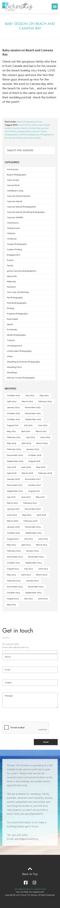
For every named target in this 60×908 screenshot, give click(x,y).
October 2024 (13, 395)
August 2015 (13, 539)
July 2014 (28, 569)
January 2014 (32, 581)
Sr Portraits (12, 329)
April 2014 (26, 575)
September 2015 (33, 533)
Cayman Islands (14, 201)
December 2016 (33, 509)
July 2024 (29, 395)
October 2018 (34, 455)
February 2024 (45, 401)
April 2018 (11, 473)
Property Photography (17, 314)
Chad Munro (13, 223)
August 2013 (13, 598)
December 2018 (15, 455)
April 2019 (26, 443)
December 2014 (15, 557)
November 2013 (35, 587)
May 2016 (26, 515)
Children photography (29, 134)
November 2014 (36, 557)
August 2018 (34, 461)
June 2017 (26, 497)
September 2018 (15, 461)
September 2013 (33, 592)
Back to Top (30, 874)
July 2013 (28, 598)
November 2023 (32, 407)
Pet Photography (15, 297)
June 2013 (43, 598)
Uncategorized (14, 346)
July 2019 (30, 437)
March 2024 (27, 401)
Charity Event (13, 228)
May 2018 (40, 467)
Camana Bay (34, 128)
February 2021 (14, 437)
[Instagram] (34, 882)
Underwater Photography (19, 351)
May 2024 (44, 395)
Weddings (12, 372)
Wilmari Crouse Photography (21, 378)
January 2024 (13, 407)
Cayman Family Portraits (18, 196)
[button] (55, 6)
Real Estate (12, 319)
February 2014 (14, 581)
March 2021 (41, 431)
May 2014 (11, 575)
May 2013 (11, 604)
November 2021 (33, 413)
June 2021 (43, 425)
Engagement (13, 255)
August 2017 (34, 491)
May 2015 (11, 545)
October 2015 (13, 533)
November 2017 (14, 485)
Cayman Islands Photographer (21, 207)
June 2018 (26, 467)
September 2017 (15, 491)
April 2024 (11, 401)
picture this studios (32, 138)
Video (10, 356)
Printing (10, 308)
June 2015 (43, 539)
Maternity (11, 281)
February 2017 (30, 503)
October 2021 (13, 419)
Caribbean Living (15, 191)
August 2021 (13, 425)
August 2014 (13, 569)
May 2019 (11, 443)
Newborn (11, 287)
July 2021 (28, 425)
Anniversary (12, 169)
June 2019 (45, 437)
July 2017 (11, 497)
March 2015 (41, 545)
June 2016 (12, 515)
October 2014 (13, 563)
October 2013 (13, 592)
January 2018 (13, 479)
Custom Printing (14, 249)
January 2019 (32, 449)
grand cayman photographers (21, 271)
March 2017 (12, 503)
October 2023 (13, 413)
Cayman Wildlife (15, 217)
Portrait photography (17, 303)
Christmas (11, 239)
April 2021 (25, 431)
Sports (10, 324)
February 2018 (45, 473)
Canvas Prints (13, 185)
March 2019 (42, 443)
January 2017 (13, 509)
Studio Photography (16, 335)
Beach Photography (26, 122)
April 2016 (41, 515)
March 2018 (27, 473)
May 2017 (40, 497)
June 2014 (43, 569)
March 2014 (41, 575)
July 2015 (28, 539)
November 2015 (33, 527)
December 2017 (33, 479)
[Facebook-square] (26, 882)
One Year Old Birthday (18, 292)
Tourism (11, 340)
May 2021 (11, 431)
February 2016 (31, 521)
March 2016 (12, 521)
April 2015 (26, 545)
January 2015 (32, 551)
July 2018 (11, 467)
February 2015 (14, 551)
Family (39, 122)
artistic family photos (27, 125)
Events (10, 260)
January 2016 (13, 527)
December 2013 (15, 587)
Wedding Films (14, 367)
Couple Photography (17, 244)
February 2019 (14, 449)
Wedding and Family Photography (23, 362)
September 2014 (33, 563)
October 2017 (34, 485)
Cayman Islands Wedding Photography (26, 212)
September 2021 (33, 419)
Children (11, 233)
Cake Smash (13, 180)
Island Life (12, 276)
